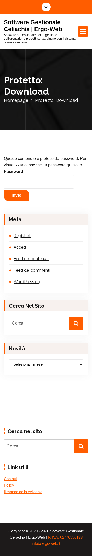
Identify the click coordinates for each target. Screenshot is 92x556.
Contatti (10, 479)
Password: (14, 171)
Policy (9, 485)
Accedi (20, 247)
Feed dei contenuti (31, 258)
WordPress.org (27, 281)
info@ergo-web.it (46, 543)
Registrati (22, 235)
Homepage (16, 100)
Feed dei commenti (32, 270)
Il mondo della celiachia (23, 492)
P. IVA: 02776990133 (65, 537)
